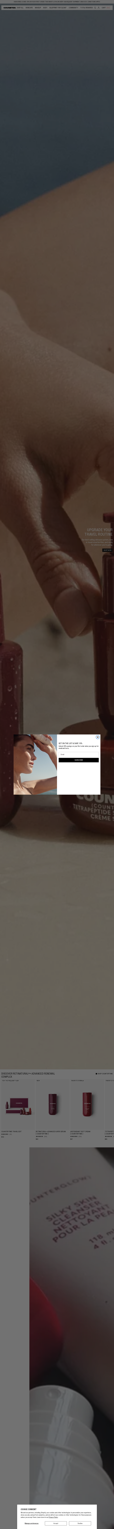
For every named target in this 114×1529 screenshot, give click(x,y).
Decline (80, 1523)
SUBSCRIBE (79, 760)
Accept (55, 1523)
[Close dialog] (98, 737)
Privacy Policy (53, 1517)
